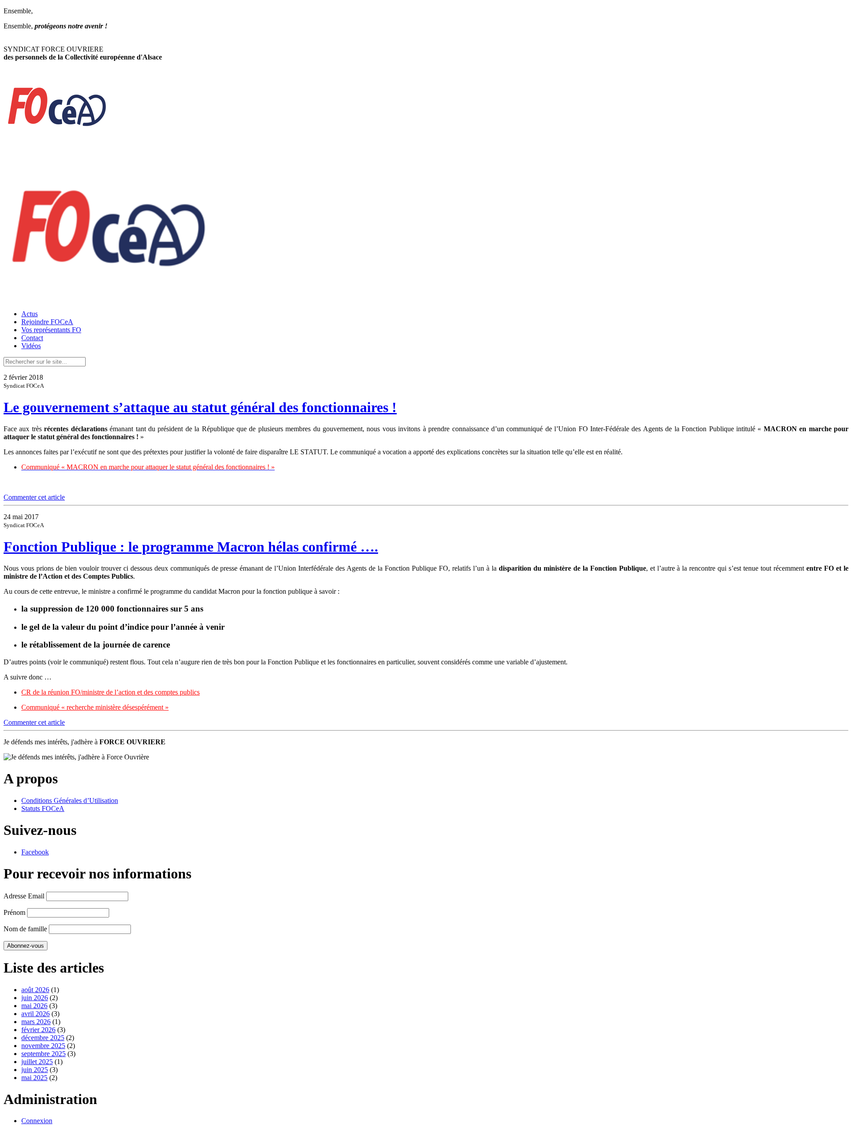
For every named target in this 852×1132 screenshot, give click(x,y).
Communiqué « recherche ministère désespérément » (95, 707)
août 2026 (35, 989)
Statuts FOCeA (42, 808)
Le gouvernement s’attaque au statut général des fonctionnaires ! (200, 407)
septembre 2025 (43, 1053)
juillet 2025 (37, 1061)
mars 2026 (36, 1021)
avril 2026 (35, 1013)
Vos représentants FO (51, 330)
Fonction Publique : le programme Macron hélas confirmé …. (191, 547)
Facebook (35, 852)
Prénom (14, 912)
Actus (29, 314)
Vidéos (31, 346)
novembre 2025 (43, 1045)
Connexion (36, 1120)
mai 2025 (34, 1077)
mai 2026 (34, 1005)
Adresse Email (24, 896)
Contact (32, 338)
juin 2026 (34, 997)
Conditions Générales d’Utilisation (69, 800)
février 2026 (38, 1029)
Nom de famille (25, 929)
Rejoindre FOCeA (47, 322)
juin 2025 (34, 1069)
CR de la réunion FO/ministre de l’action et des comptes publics (110, 692)
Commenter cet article (34, 497)
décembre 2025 (42, 1037)
